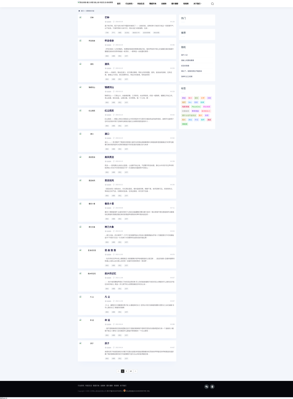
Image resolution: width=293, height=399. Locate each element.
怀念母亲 (109, 40)
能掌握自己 (206, 111)
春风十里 (109, 203)
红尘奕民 (109, 110)
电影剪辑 (185, 107)
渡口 (107, 134)
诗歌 (113, 56)
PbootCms (196, 107)
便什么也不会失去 (189, 115)
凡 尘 (107, 297)
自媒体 (163, 4)
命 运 (107, 320)
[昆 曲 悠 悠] (91, 257)
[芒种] (91, 24)
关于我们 (197, 4)
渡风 (107, 64)
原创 (107, 56)
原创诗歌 (156, 33)
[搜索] (212, 4)
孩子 (107, 343)
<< (118, 371)
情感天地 (152, 4)
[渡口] (91, 141)
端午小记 (184, 55)
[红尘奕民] (91, 118)
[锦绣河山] (91, 94)
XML (148, 391)
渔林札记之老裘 (186, 76)
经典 (202, 102)
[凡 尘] (91, 304)
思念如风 (109, 180)
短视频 (186, 4)
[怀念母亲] (91, 48)
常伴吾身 (195, 111)
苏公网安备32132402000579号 (136, 391)
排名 (190, 120)
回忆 (119, 56)
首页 (119, 4)
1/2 (131, 371)
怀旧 (196, 120)
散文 (190, 98)
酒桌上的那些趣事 (187, 60)
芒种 (107, 17)
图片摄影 (174, 4)
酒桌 (209, 120)
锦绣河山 (109, 87)
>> (135, 371)
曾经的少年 (136, 33)
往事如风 (185, 111)
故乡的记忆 (110, 273)
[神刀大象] (91, 234)
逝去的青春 (146, 33)
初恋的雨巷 (185, 66)
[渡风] (91, 71)
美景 (207, 115)
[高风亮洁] (91, 164)
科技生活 (140, 4)
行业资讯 (129, 4)
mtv (190, 102)
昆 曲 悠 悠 (110, 250)
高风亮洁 (109, 157)
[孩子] (91, 350)
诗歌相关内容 (90, 11)
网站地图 (206, 107)
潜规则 (184, 124)
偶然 (184, 102)
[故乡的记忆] (91, 280)
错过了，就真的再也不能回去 (191, 71)
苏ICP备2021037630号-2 (115, 391)
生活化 (127, 33)
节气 (113, 33)
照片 (184, 120)
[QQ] (212, 386)
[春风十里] (91, 211)
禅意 (119, 33)
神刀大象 (109, 227)
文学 (126, 56)
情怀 (203, 120)
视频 (196, 102)
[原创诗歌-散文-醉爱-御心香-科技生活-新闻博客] (95, 2)
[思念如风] (91, 187)
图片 (200, 115)
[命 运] (91, 327)
